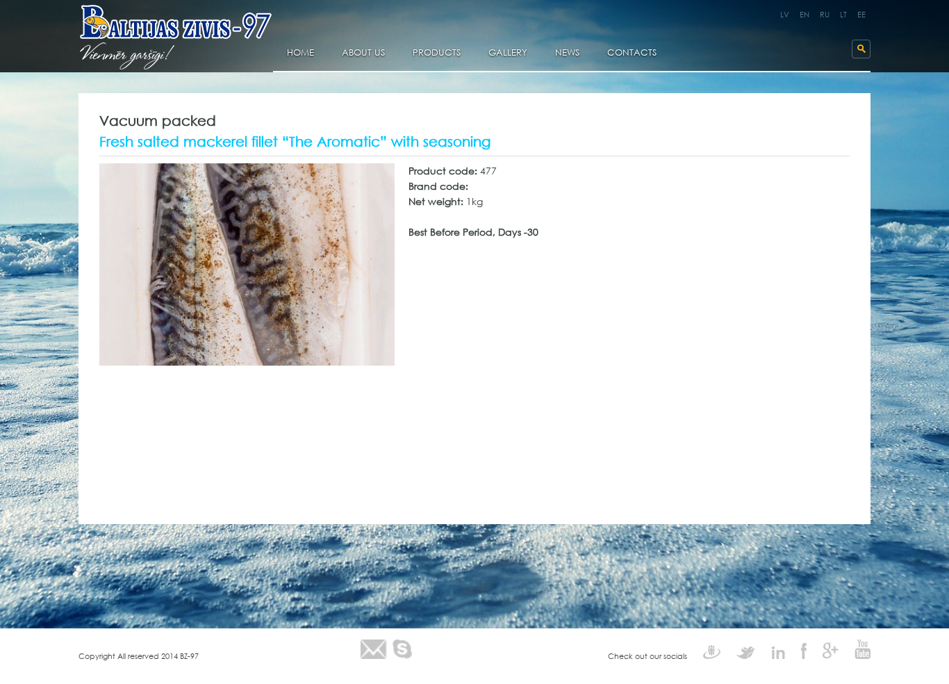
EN (804, 14)
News (567, 53)
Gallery (507, 53)
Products (437, 53)
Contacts (632, 53)
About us (363, 53)
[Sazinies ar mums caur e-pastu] (374, 649)
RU (825, 14)
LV (784, 14)
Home (300, 53)
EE (861, 14)
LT (843, 14)
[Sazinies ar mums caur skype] (402, 649)
